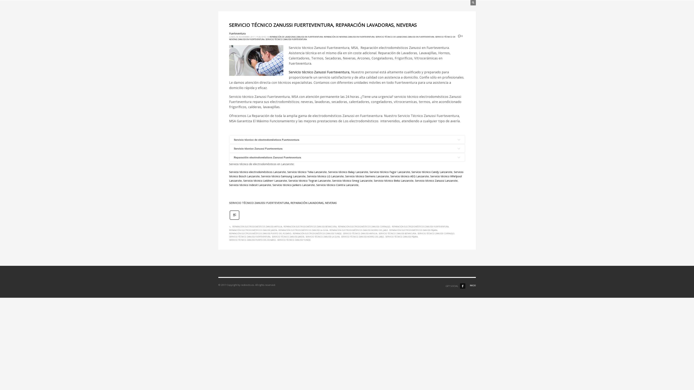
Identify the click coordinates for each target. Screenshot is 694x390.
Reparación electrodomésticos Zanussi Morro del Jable (358, 230)
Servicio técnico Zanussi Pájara (401, 236)
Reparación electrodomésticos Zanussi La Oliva (303, 230)
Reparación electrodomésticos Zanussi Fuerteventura (420, 226)
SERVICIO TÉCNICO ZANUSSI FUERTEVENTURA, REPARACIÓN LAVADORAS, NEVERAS (323, 25)
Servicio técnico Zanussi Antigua (360, 233)
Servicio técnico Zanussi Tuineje (293, 240)
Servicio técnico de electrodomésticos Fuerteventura (266, 139)
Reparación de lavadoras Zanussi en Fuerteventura (296, 37)
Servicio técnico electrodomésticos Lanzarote (257, 172)
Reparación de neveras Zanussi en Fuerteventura (349, 37)
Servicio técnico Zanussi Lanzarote (436, 180)
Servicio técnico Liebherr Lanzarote (265, 180)
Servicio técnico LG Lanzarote (325, 176)
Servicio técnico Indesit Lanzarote (250, 185)
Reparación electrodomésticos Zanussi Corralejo (364, 226)
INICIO (473, 285)
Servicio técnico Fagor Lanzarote (390, 172)
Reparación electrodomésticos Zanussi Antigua (257, 226)
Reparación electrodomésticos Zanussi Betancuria (310, 226)
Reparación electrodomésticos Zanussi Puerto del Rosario (260, 233)
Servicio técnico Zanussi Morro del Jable (362, 236)
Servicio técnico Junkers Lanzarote (294, 185)
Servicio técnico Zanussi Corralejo (435, 233)
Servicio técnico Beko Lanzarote (394, 180)
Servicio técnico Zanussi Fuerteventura (286, 39)
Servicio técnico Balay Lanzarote (348, 172)
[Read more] (234, 219)
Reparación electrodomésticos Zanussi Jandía (253, 230)
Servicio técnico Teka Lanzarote (307, 172)
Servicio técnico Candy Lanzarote (432, 172)
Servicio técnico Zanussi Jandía (288, 236)
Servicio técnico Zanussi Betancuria (397, 233)
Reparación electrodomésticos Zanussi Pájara (413, 230)
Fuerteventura (237, 33)
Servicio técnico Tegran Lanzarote (309, 180)
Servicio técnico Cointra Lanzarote (337, 185)
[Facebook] (462, 286)
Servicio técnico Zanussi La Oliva (323, 236)
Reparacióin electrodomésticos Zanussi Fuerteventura (267, 157)
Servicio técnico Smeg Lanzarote (352, 180)
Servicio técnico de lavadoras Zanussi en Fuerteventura (405, 37)
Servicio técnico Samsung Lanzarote (283, 176)
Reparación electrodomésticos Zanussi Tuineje (317, 233)
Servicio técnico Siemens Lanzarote (367, 176)
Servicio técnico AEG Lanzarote (409, 176)
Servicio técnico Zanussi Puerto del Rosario (252, 240)
